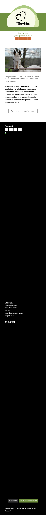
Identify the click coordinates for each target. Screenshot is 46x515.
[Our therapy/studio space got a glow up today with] (23, 422)
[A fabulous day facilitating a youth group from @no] (23, 487)
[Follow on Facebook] (17, 38)
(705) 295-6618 (23, 33)
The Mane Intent (13, 79)
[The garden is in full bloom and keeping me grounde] (23, 465)
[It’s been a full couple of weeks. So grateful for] (23, 336)
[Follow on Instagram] (29, 38)
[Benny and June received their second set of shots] (23, 357)
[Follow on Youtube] (25, 38)
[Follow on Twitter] (21, 38)
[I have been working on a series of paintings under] (23, 444)
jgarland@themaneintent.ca (23, 36)
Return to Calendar (23, 111)
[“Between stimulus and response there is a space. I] (23, 379)
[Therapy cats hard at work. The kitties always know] (23, 400)
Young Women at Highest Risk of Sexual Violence (22, 76)
